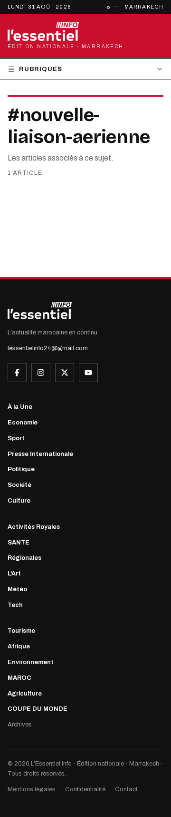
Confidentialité (85, 789)
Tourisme (21, 630)
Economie (23, 422)
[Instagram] (40, 372)
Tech (15, 605)
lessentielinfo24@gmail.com (48, 348)
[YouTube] (88, 372)
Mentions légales (32, 789)
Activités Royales (34, 527)
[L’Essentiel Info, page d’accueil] (40, 310)
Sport (16, 438)
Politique (21, 469)
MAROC (19, 678)
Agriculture (25, 693)
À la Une (20, 406)
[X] (64, 372)
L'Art (14, 573)
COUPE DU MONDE (37, 709)
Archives (20, 724)
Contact (126, 789)
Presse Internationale (40, 454)
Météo (17, 589)
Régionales (24, 558)
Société (19, 485)
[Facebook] (17, 372)
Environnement (31, 662)
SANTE (18, 542)
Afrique (19, 646)
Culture (19, 500)
